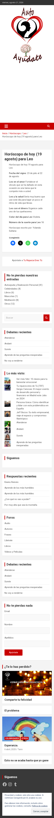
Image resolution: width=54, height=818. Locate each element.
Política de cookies (40, 806)
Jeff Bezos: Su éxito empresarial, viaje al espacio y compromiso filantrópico (32, 415)
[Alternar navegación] (6, 126)
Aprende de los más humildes (19, 487)
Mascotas (9, 296)
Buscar (47, 317)
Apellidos (9, 637)
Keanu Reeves (11, 482)
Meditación (9, 300)
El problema (11, 710)
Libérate (8, 540)
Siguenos (13, 458)
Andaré (8, 343)
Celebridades (10, 288)
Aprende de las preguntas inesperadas (23, 355)
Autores (8, 529)
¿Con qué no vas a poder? (17, 499)
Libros (7, 292)
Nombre (8, 624)
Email (7, 611)
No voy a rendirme (13, 360)
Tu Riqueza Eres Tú (32, 260)
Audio (7, 523)
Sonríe (7, 349)
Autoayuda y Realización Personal (21, 285)
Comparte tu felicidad (18, 699)
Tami (20, 749)
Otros (7, 303)
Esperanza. (11, 745)
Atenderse (9, 338)
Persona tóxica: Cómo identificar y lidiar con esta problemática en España (32, 405)
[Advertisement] (27, 93)
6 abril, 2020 (10, 749)
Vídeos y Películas (13, 551)
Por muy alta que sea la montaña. (21, 505)
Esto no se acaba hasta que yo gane (26, 760)
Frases (7, 534)
